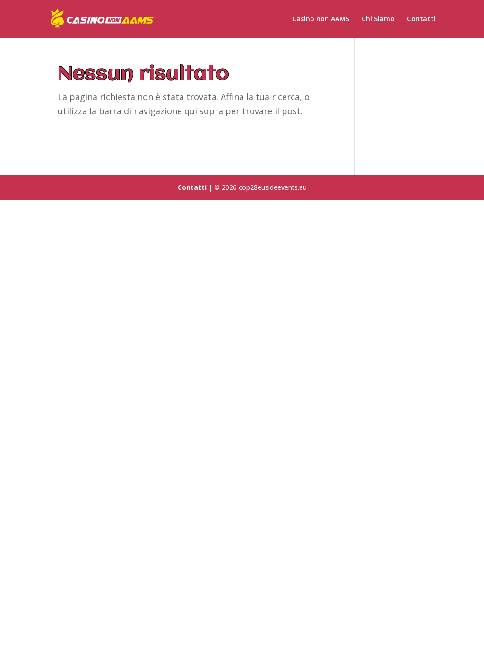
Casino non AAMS (320, 19)
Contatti (421, 19)
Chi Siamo (378, 19)
